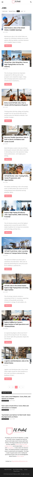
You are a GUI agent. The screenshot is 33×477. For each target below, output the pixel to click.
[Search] (31, 2)
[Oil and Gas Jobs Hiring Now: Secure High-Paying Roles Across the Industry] (16, 58)
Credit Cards (4, 11)
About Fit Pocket (8, 469)
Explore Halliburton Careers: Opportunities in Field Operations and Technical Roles (16, 324)
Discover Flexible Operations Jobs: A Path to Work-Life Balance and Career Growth (16, 139)
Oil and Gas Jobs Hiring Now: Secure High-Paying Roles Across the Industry (16, 64)
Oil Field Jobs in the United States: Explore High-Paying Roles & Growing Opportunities (16, 288)
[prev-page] (9, 387)
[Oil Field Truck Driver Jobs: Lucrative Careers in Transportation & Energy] (16, 245)
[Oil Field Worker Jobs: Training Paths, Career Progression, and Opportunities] (16, 172)
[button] (2, 2)
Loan (22, 11)
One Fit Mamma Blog (17, 469)
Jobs (18, 11)
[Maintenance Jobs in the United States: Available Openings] (16, 22)
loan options (10, 448)
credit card (25, 446)
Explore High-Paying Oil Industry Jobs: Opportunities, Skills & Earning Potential (16, 215)
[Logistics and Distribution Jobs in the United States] (16, 355)
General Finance (12, 11)
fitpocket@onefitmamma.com (19, 461)
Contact (25, 469)
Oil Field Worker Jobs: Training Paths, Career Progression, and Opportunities (16, 178)
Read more (8, 45)
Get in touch (20, 456)
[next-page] (22, 387)
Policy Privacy (17, 471)
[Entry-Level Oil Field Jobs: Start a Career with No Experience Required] (16, 97)
